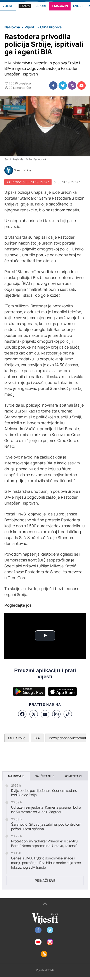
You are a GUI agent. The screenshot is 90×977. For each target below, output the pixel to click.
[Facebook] (22, 714)
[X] (33, 714)
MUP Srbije (16, 738)
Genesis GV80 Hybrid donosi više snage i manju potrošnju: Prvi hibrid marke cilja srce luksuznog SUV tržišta (46, 862)
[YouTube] (45, 714)
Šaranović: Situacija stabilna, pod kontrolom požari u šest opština (46, 826)
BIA (37, 738)
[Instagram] (56, 714)
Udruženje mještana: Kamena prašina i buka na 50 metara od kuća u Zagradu (46, 809)
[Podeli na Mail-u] (81, 85)
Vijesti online (22, 170)
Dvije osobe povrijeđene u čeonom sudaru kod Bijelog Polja (44, 792)
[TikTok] (68, 714)
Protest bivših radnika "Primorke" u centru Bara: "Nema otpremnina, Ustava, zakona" (44, 843)
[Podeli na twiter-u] (63, 85)
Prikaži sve (45, 880)
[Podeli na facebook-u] (53, 85)
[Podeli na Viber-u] (72, 85)
